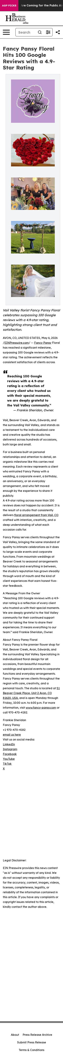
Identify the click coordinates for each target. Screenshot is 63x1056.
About (15, 1034)
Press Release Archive (37, 1034)
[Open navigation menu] (6, 32)
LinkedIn (9, 744)
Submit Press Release (31, 1042)
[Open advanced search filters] (48, 32)
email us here (12, 734)
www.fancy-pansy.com (41, 707)
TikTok (7, 763)
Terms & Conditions (31, 1050)
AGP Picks (9, 5)
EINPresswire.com (16, 342)
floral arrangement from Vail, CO (36, 515)
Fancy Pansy (42, 342)
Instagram (10, 749)
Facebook (10, 754)
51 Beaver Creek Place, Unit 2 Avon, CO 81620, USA (31, 693)
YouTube (9, 759)
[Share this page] (57, 32)
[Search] (40, 32)
